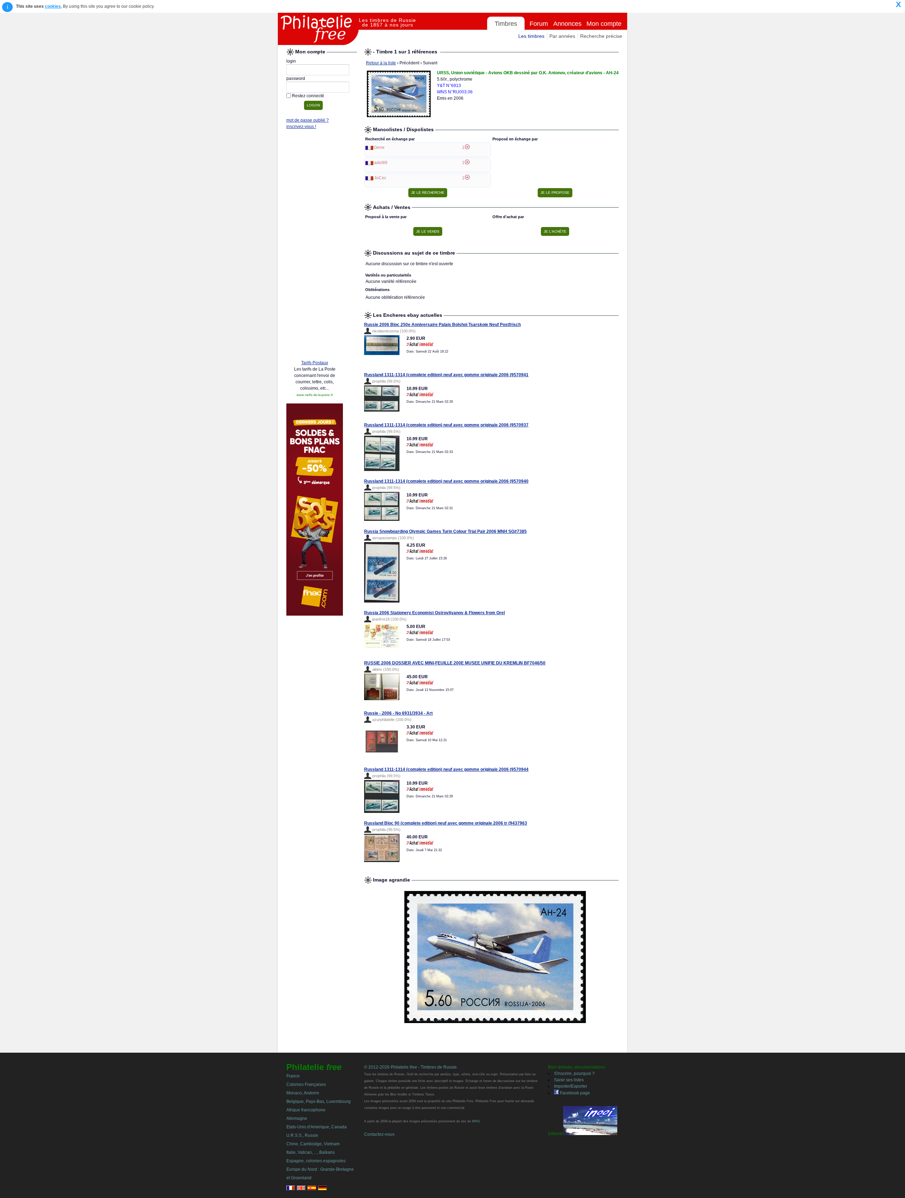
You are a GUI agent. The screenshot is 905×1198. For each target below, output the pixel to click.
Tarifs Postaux (314, 362)
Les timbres (531, 36)
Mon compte (603, 23)
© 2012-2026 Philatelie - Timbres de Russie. (411, 1067)
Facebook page (574, 1093)
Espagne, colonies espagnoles (316, 1160)
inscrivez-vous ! (301, 126)
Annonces (567, 23)
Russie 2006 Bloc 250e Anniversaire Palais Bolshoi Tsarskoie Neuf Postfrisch (442, 324)
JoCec (380, 177)
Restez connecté (308, 95)
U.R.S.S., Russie (302, 1135)
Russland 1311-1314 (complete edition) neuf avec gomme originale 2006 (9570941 (446, 374)
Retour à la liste (381, 62)
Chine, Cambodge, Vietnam (313, 1143)
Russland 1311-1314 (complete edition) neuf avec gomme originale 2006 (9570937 (446, 425)
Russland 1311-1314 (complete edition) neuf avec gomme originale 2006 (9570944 (446, 769)
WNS (476, 1121)
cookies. (53, 6)
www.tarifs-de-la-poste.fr (315, 395)
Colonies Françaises (306, 1084)
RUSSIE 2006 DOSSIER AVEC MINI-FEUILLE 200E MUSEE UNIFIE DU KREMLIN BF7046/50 (454, 663)
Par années (562, 36)
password (295, 78)
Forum (539, 23)
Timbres (506, 23)
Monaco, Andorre (302, 1093)
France (293, 1076)
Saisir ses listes (569, 1079)
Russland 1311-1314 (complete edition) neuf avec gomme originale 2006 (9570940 (446, 481)
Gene (379, 147)
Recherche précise (601, 36)
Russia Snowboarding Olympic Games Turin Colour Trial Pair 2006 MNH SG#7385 (445, 531)
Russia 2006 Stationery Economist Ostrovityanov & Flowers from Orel (434, 612)
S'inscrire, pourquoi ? (574, 1073)
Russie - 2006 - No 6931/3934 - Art (398, 713)
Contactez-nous (379, 1134)
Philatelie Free (318, 29)
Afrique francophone (306, 1109)
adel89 (380, 162)
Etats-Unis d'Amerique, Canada (316, 1126)
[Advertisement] (314, 246)
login (291, 61)
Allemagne (296, 1118)
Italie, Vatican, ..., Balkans (310, 1152)
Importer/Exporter (570, 1086)
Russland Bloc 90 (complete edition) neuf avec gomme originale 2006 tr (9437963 (445, 823)
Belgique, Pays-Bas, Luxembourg (318, 1101)
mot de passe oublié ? (307, 120)
